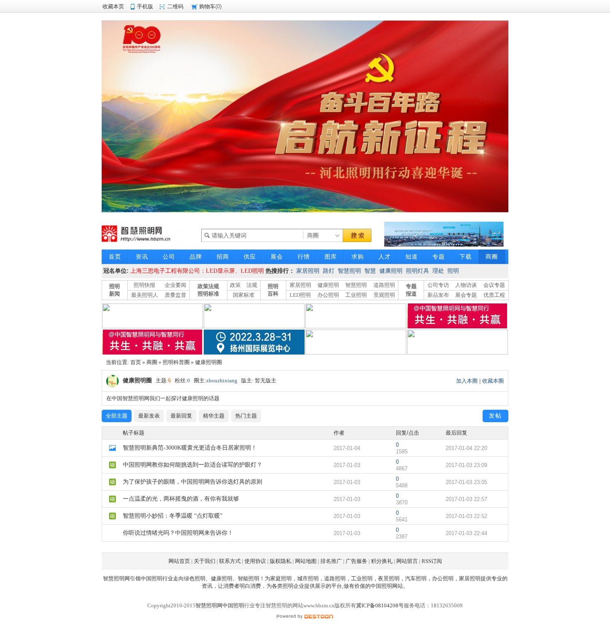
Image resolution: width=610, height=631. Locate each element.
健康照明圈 (208, 362)
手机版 (145, 6)
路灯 (328, 271)
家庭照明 (281, 578)
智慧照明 (349, 271)
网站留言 (407, 561)
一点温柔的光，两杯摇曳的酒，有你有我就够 (181, 499)
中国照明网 (384, 586)
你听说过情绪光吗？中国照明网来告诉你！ (178, 533)
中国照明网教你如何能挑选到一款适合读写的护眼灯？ (192, 465)
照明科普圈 (176, 362)
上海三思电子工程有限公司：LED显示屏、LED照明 (197, 271)
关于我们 (204, 561)
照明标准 (208, 294)
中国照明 (151, 578)
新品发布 (438, 295)
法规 (251, 285)
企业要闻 (175, 285)
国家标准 (243, 295)
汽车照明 (416, 578)
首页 (135, 362)
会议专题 (494, 285)
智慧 (370, 271)
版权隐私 (280, 561)
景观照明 (384, 295)
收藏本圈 (493, 381)
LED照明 (300, 295)
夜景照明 (389, 578)
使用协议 (255, 561)
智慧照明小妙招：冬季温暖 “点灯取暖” (172, 516)
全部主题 (116, 416)
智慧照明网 (116, 578)
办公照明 (328, 295)
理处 (438, 271)
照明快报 (144, 285)
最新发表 (149, 416)
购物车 (207, 6)
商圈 (151, 362)
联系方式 (230, 561)
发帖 (495, 416)
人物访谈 (466, 285)
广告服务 (356, 561)
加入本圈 (467, 381)
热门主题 (246, 416)
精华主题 (213, 416)
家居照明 (308, 271)
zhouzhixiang (221, 380)
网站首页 (179, 561)
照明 (453, 271)
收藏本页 (113, 6)
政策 (235, 285)
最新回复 (181, 416)
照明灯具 (417, 271)
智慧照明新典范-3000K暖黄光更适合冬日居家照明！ (190, 448)
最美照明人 (144, 295)
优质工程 (494, 295)
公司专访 (438, 285)
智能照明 (248, 578)
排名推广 (331, 561)
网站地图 (306, 561)
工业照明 (356, 295)
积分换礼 (382, 561)
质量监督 (175, 295)
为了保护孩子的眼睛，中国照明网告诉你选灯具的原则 (192, 482)
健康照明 (391, 271)
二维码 (175, 6)
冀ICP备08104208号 (380, 605)
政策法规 (208, 286)
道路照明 (384, 285)
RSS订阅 (432, 561)
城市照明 (308, 578)
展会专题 (466, 295)
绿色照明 (194, 578)
